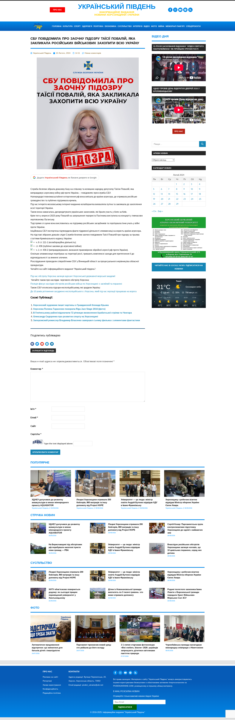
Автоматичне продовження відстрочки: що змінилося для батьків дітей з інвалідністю (47, 648)
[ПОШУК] (202, 144)
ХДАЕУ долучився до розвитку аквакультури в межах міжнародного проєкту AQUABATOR (50, 502)
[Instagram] (175, 10)
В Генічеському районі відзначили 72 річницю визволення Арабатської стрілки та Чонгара (82, 313)
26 (154, 204)
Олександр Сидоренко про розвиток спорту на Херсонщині (65, 316)
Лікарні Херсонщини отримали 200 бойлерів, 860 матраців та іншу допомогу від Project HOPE (93, 502)
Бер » (160, 211)
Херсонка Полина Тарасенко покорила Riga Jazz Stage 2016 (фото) (69, 309)
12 (154, 194)
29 (177, 204)
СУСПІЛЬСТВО (125, 26)
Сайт (33, 426)
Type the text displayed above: (58, 443)
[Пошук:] (175, 144)
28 (169, 204)
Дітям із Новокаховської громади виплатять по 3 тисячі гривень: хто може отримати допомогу (125, 592)
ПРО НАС (178, 131)
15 (177, 194)
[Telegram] (185, 10)
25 (200, 199)
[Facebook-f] (170, 10)
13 (162, 194)
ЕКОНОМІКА (110, 26)
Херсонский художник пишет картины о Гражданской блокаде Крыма (71, 305)
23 (184, 199)
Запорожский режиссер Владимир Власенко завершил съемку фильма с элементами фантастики (86, 320)
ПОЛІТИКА (98, 26)
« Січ (154, 211)
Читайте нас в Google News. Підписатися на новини (179, 267)
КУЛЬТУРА (68, 26)
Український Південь (117, 6)
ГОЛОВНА (56, 26)
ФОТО (154, 26)
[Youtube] (180, 10)
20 (162, 199)
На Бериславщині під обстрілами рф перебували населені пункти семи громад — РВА (65, 547)
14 (169, 194)
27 (162, 204)
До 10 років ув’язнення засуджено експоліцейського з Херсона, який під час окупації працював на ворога (83, 291)
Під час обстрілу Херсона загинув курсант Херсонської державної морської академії (72, 276)
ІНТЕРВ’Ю (137, 26)
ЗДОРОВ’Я (87, 26)
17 (192, 194)
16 (184, 194)
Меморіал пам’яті (175, 26)
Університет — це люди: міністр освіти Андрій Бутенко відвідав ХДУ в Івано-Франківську (139, 502)
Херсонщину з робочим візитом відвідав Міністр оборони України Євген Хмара (182, 502)
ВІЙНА (161, 26)
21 (169, 199)
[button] (87, 280)
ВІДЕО (147, 26)
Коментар (36, 369)
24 (192, 199)
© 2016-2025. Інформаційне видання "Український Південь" (117, 712)
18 (200, 194)
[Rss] (190, 10)
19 (154, 199)
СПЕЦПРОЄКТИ (193, 26)
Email (34, 417)
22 (177, 199)
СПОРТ (77, 26)
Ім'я (33, 409)
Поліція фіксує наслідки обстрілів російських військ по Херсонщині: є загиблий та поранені (76, 284)
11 (199, 189)
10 (192, 189)
